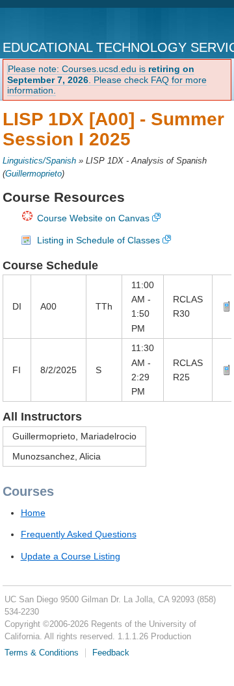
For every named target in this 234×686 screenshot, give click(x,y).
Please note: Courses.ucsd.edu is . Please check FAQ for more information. (107, 80)
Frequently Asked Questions (78, 534)
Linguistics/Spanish (39, 160)
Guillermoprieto (33, 173)
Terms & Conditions (42, 652)
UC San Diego (56, 24)
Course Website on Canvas (93, 218)
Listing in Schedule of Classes (98, 240)
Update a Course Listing (70, 556)
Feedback (110, 652)
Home (33, 513)
